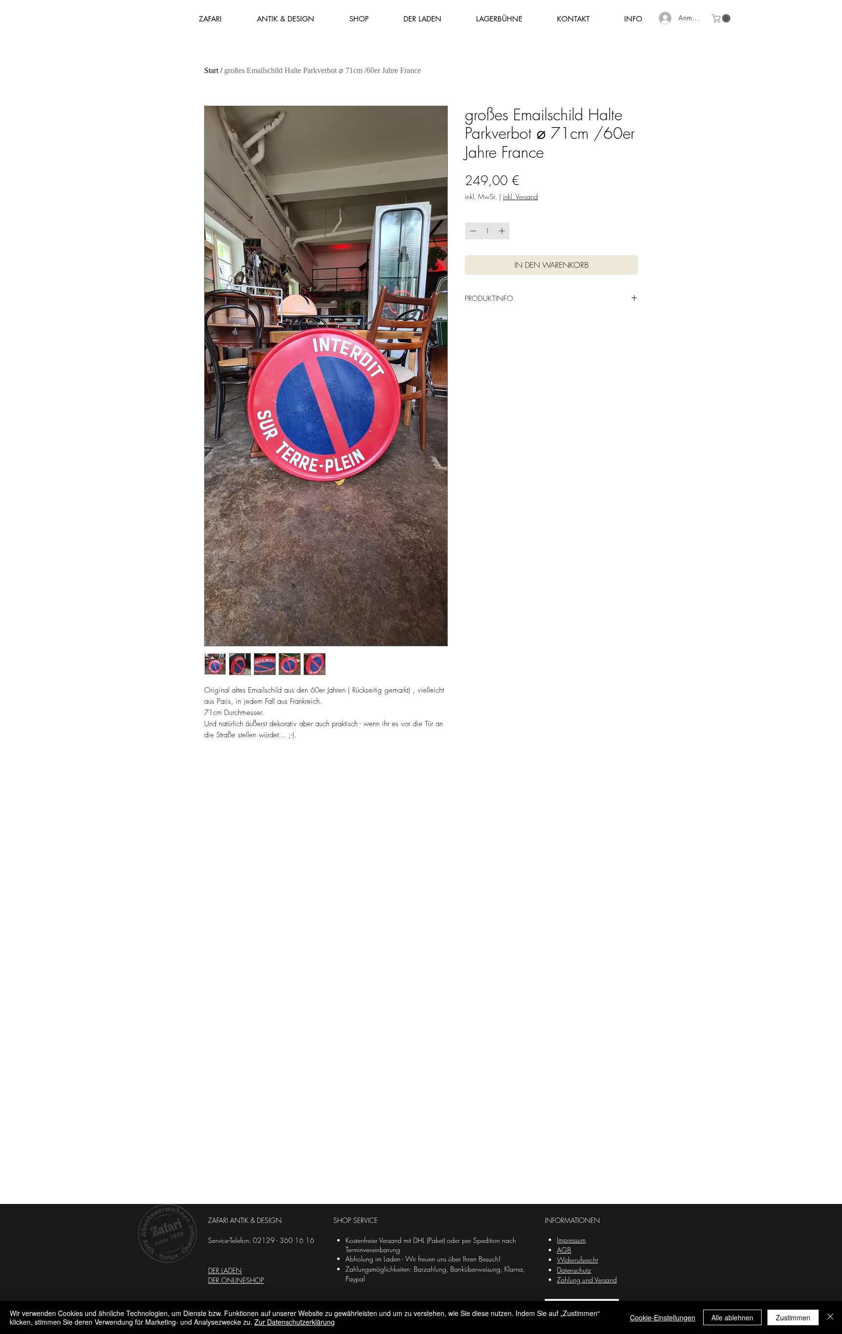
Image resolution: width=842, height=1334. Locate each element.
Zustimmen (793, 1317)
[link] (722, 18)
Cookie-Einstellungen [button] (662, 1317)
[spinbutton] (487, 231)
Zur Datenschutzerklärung (294, 1322)
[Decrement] (472, 231)
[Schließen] (830, 1317)
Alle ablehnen (732, 1317)
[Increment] (503, 231)
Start (211, 70)
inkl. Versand (520, 196)
